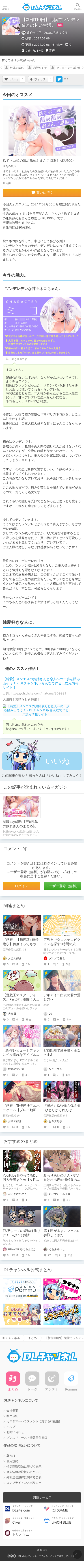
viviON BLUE (63, 1520)
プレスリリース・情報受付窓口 (26, 1437)
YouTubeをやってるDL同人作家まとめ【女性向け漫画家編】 (21, 1179)
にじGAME (63, 1508)
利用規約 (12, 1416)
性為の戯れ (17, 67)
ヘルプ (10, 1426)
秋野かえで (40, 67)
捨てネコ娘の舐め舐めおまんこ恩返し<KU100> (39, 161)
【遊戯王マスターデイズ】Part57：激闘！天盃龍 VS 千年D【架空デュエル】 (21, 1001)
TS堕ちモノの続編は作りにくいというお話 (21, 1233)
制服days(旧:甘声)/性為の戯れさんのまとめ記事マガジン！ (20, 826)
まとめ (32, 1338)
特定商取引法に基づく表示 (23, 1466)
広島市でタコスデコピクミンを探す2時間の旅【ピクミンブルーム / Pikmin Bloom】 (61, 946)
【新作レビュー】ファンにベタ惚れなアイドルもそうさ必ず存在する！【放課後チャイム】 (21, 1056)
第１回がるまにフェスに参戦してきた (61, 1233)
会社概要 (12, 1410)
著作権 (10, 1456)
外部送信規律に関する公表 (23, 1477)
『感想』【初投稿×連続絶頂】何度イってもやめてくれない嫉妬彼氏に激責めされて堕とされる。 (21, 946)
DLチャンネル (42, 7)
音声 (52, 50)
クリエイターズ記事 (68, 67)
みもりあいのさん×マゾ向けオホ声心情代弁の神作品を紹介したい (61, 1179)
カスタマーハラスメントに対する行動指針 (34, 1421)
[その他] (65, 79)
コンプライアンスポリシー (23, 1482)
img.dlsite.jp (19, 359)
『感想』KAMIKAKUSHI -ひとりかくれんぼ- (61, 1108)
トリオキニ (22, 1533)
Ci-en (23, 1520)
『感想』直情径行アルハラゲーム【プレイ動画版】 (21, 1110)
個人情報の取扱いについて (23, 1472)
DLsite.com (22, 1508)
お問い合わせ (15, 1432)
